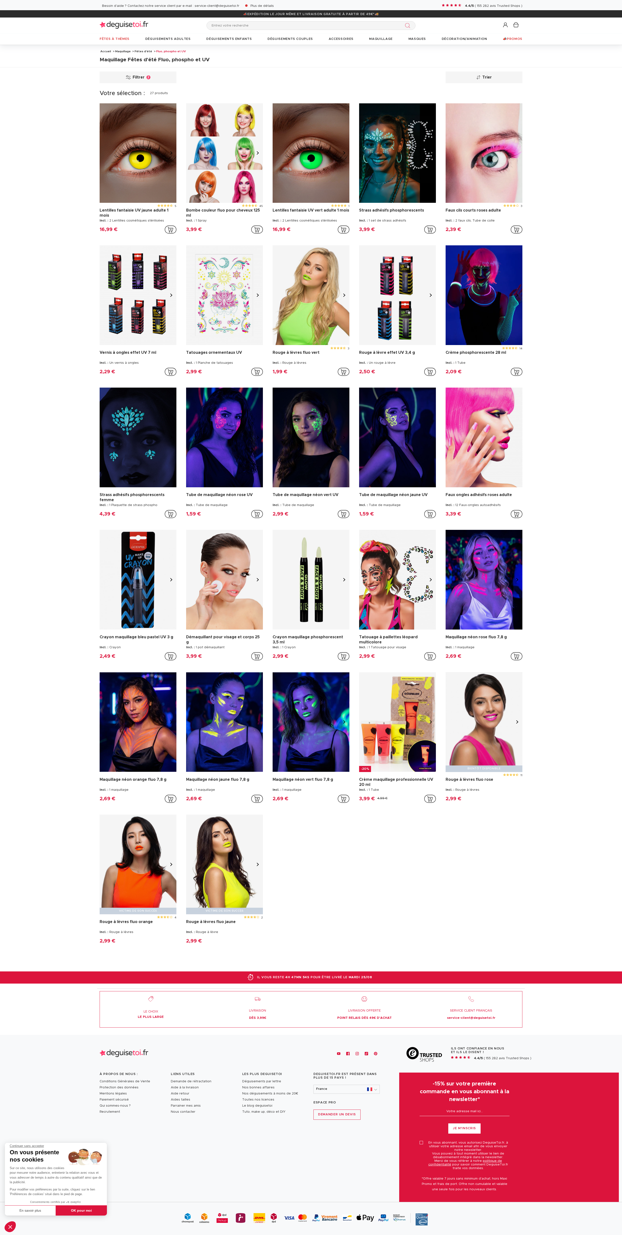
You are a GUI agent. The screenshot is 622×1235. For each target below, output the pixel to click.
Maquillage (122, 51)
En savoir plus (30, 1210)
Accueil (106, 51)
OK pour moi (81, 1210)
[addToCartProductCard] (170, 229)
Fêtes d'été (143, 51)
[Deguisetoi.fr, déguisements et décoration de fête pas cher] (124, 25)
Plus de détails (262, 6)
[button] (10, 1227)
